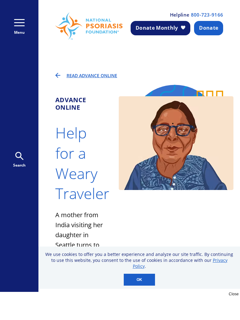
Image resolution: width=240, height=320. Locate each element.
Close (234, 294)
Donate (208, 27)
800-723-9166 (207, 14)
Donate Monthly (157, 27)
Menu (19, 32)
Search (19, 165)
